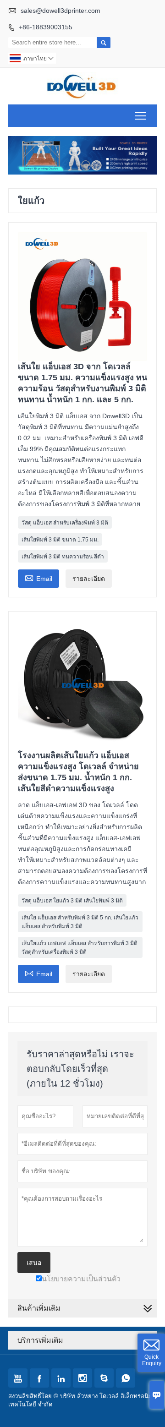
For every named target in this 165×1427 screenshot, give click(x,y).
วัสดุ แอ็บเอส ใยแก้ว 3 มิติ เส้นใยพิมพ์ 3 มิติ (72, 900)
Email (38, 577)
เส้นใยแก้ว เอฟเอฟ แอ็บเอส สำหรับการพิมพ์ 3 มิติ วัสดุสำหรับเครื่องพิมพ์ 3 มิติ (80, 947)
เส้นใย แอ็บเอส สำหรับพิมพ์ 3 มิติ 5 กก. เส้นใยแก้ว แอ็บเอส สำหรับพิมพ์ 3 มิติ (80, 921)
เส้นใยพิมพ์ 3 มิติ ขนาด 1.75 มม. (60, 539)
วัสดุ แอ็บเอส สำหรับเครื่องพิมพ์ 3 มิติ (65, 522)
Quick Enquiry (151, 1360)
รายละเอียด (88, 578)
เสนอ (34, 1262)
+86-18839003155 (45, 27)
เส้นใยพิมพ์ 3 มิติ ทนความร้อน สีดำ (63, 556)
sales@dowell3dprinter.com (60, 10)
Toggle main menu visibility (141, 115)
